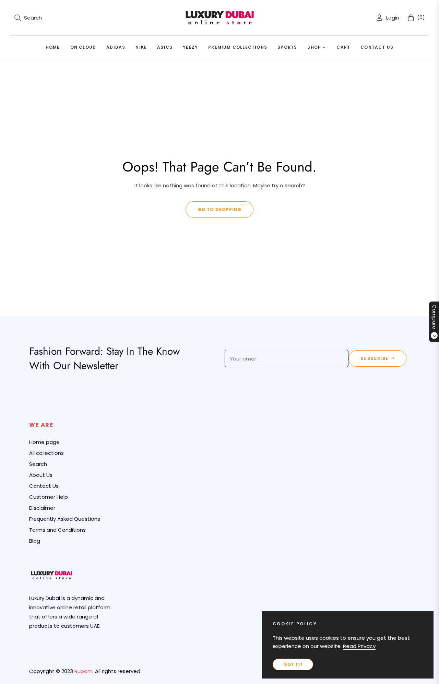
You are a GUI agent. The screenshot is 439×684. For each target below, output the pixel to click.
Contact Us (44, 486)
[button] (28, 17)
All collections (46, 453)
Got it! (292, 664)
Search (38, 464)
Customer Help (48, 496)
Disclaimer (42, 507)
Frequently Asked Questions (64, 518)
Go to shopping (220, 209)
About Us (40, 475)
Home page (44, 442)
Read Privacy (359, 646)
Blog (34, 540)
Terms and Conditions (57, 529)
